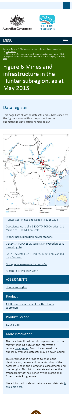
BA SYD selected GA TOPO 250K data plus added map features (35, 256)
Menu (7, 40)
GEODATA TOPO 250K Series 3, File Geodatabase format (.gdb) (35, 245)
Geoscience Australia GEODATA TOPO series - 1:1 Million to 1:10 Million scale (35, 228)
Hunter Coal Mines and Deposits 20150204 (32, 219)
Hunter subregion (16, 287)
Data (13, 49)
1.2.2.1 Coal (11, 52)
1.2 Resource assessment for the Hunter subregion (39, 49)
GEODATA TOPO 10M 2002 (22, 271)
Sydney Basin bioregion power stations (29, 236)
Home (5, 49)
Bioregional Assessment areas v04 (26, 264)
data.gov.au (21, 348)
